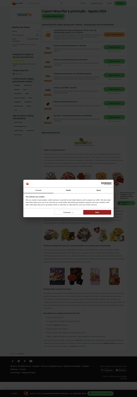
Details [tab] (68, 190)
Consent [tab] (38, 190)
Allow (97, 212)
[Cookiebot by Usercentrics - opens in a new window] (102, 183)
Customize (67, 212)
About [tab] (98, 190)
